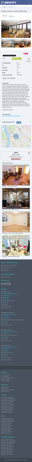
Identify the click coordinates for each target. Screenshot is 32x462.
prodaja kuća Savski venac (7, 421)
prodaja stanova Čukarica (7, 411)
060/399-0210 (6, 351)
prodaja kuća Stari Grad (6, 429)
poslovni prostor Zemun (6, 454)
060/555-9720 (6, 299)
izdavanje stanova (5, 387)
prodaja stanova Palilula (6, 409)
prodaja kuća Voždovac (6, 426)
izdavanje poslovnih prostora (8, 390)
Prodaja (4, 372)
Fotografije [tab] (4, 15)
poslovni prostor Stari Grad (7, 450)
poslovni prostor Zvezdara (7, 444)
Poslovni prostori (7, 437)
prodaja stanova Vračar (6, 403)
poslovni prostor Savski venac (8, 442)
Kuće (3, 416)
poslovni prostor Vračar (6, 445)
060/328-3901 (6, 297)
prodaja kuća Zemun (6, 433)
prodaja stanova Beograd (7, 397)
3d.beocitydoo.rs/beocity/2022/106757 (11, 115)
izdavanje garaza (5, 391)
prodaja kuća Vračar (6, 424)
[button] (29, 20)
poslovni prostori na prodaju (7, 378)
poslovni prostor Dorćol (6, 448)
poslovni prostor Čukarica (7, 453)
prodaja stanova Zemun (6, 412)
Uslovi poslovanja (6, 277)
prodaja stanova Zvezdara (7, 402)
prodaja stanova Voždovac (7, 405)
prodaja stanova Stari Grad (7, 408)
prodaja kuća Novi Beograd (7, 420)
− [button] (3, 129)
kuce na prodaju (5, 376)
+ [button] (3, 127)
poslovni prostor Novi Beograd (8, 441)
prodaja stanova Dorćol (6, 406)
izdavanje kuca (4, 388)
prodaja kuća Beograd (6, 418)
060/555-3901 (6, 318)
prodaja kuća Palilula (6, 430)
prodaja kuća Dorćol (6, 427)
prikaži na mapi (4, 302)
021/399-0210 (6, 349)
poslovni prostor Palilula (6, 451)
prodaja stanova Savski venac (8, 400)
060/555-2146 (6, 333)
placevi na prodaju (5, 379)
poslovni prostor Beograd (7, 439)
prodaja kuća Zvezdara (6, 423)
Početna (4, 7)
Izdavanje (4, 384)
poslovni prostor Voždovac (7, 447)
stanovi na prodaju (5, 375)
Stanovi (3, 395)
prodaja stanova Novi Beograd (8, 399)
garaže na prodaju (5, 381)
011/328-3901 (6, 295)
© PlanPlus (29, 147)
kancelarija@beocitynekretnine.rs (9, 293)
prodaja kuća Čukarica (6, 432)
